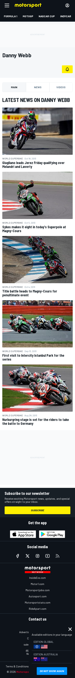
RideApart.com (37, 608)
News (38, 87)
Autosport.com (38, 596)
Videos (61, 87)
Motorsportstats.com (37, 602)
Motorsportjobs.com (38, 590)
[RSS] (57, 556)
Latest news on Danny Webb (36, 100)
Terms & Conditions (17, 666)
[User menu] (67, 5)
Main (14, 87)
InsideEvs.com (37, 577)
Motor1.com (37, 584)
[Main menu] (7, 5)
